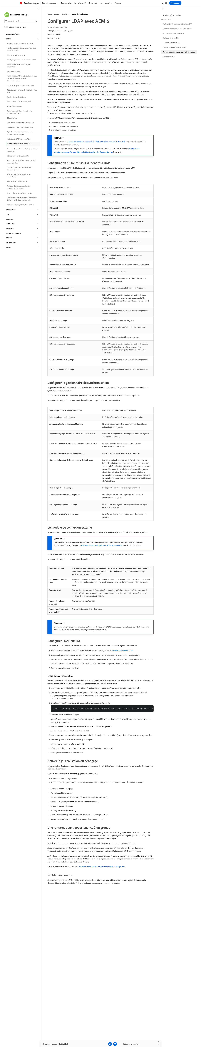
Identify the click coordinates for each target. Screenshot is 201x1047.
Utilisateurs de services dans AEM (18, 156)
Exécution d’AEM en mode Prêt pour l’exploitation (19, 65)
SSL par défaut (12, 118)
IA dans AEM (9, 228)
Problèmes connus (168, 57)
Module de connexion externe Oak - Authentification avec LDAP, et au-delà (96, 142)
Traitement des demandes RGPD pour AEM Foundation (19, 168)
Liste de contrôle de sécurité (16, 55)
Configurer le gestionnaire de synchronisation (177, 29)
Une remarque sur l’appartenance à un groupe (179, 52)
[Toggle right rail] (162, 9)
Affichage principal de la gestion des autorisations (18, 175)
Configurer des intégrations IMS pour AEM (20, 205)
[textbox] (21, 21)
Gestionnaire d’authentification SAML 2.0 (20, 123)
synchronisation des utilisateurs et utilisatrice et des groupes (102, 867)
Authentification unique (14, 106)
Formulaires (10, 224)
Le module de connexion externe (173, 33)
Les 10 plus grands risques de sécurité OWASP (21, 60)
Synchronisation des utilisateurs (17, 97)
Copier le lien (177, 15)
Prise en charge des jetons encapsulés (19, 102)
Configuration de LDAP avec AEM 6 (19, 144)
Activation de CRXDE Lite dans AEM (18, 139)
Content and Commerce (13, 233)
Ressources (9, 219)
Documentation (53, 14)
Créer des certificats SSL (171, 43)
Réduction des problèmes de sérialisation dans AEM (22, 91)
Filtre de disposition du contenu (17, 181)
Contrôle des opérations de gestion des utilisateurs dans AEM (19, 112)
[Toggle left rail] (38, 9)
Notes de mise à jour (12, 34)
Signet (167, 15)
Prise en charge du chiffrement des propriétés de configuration (21, 161)
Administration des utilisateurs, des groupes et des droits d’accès (21, 49)
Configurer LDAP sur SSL (170, 38)
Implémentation (11, 242)
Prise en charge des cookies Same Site (19, 193)
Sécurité (8, 39)
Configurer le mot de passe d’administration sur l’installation (22, 150)
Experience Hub (11, 210)
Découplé (9, 238)
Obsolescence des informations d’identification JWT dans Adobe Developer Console (22, 199)
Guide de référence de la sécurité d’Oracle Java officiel (101, 545)
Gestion (8, 247)
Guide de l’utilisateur (80, 14)
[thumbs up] (110, 1044)
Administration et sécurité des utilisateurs (20, 43)
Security (58, 34)
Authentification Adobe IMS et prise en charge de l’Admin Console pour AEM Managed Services (22, 78)
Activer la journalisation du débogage (174, 47)
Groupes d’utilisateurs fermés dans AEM (20, 127)
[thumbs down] (115, 1044)
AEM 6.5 (65, 14)
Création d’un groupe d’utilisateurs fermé (20, 85)
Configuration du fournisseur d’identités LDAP (177, 24)
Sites (7, 214)
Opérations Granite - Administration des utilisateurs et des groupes (20, 133)
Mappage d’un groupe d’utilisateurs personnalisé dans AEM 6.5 (18, 187)
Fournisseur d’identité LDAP (122, 650)
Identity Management (14, 71)
